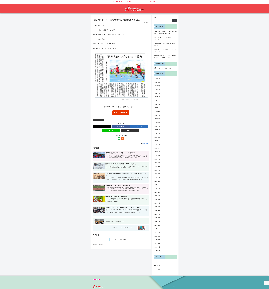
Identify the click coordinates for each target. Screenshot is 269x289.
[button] (130, 130)
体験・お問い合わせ (120, 112)
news (95, 120)
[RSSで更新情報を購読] (122, 138)
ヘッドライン (101, 120)
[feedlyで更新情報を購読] (119, 138)
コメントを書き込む (120, 239)
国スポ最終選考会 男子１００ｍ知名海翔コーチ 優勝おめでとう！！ (165, 56)
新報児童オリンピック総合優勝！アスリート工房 (165, 38)
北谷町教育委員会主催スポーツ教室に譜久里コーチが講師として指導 (165, 32)
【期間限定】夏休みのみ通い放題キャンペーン (165, 44)
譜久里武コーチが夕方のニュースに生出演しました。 (165, 50)
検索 (155, 17)
